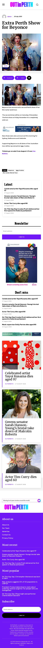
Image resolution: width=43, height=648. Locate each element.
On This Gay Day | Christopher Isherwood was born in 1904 (21, 577)
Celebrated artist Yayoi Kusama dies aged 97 (21, 189)
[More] (29, 78)
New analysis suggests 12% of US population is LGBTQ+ (19, 583)
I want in (21, 237)
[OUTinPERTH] (21, 4)
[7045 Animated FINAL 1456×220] (21, 129)
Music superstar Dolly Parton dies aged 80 (19, 324)
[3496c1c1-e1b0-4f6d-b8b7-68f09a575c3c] (21, 334)
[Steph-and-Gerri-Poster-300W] (21, 265)
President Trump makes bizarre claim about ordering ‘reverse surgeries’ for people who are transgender (20, 588)
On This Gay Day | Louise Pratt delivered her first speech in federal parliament (21, 210)
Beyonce (11, 170)
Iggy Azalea (20, 170)
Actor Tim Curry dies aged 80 (16, 203)
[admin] (4, 17)
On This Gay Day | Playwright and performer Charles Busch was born (19, 595)
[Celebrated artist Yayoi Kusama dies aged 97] (21, 355)
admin (9, 17)
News (6, 66)
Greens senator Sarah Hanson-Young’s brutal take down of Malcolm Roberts (19, 197)
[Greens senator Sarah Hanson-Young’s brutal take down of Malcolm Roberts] (21, 403)
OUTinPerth (9, 384)
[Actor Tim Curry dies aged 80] (21, 458)
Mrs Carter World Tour (10, 173)
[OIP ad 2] (21, 500)
